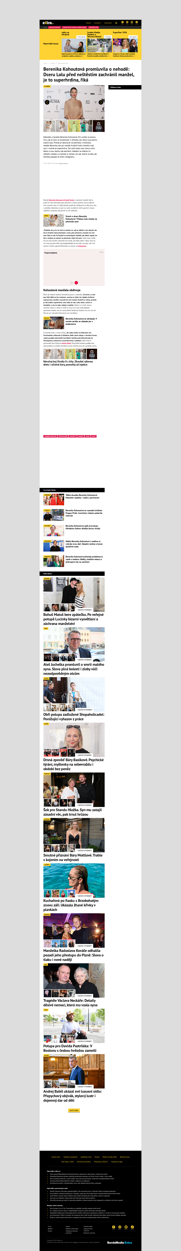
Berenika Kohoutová (50, 436)
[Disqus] (74, 463)
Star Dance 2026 (67, 1162)
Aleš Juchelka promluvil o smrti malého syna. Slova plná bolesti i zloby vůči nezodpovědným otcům (73, 669)
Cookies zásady (88, 1226)
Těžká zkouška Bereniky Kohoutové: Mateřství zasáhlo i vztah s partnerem (82, 496)
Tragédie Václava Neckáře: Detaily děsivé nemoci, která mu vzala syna (70, 1002)
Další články (74, 1110)
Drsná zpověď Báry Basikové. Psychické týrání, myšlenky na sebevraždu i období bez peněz (73, 764)
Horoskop (108, 23)
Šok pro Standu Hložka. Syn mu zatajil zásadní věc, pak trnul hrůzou (72, 812)
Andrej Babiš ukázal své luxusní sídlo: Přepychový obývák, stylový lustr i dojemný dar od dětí (72, 1096)
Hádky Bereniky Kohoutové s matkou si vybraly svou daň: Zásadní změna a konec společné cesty (84, 544)
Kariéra (50, 1231)
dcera (88, 436)
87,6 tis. (131, 24)
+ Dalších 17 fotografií (84, 1087)
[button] (116, 22)
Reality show (125, 1157)
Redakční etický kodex (72, 1229)
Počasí (97, 1157)
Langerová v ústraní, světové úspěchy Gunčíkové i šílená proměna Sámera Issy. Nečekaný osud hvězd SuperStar (125, 56)
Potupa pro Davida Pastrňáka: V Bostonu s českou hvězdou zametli (69, 1048)
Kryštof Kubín (69, 200)
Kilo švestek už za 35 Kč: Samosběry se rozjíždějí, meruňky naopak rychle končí (75, 1208)
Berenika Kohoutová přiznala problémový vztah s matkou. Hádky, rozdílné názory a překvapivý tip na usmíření (84, 559)
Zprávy (88, 23)
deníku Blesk (66, 343)
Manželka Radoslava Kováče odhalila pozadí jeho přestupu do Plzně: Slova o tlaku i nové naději (73, 955)
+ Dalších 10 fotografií (84, 710)
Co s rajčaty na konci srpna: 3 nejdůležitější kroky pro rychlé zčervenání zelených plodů (77, 1211)
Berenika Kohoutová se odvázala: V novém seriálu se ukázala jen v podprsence (81, 321)
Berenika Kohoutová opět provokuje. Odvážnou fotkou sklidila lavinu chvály (83, 527)
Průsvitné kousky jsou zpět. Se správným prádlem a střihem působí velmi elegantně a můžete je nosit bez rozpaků (86, 1200)
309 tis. (122, 24)
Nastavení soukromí (89, 1233)
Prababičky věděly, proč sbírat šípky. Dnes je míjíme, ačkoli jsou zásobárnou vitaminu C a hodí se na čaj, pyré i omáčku (87, 1213)
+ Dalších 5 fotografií (84, 660)
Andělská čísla (86, 1157)
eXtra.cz (75, 1242)
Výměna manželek (70, 1157)
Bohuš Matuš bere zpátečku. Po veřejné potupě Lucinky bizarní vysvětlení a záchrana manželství (73, 619)
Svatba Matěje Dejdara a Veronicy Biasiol (75, 27)
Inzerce (68, 1226)
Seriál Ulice (56, 1157)
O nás (49, 1226)
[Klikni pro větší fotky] (74, 102)
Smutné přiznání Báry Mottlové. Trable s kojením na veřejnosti (72, 857)
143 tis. (127, 24)
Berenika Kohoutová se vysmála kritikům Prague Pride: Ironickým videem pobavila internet (84, 513)
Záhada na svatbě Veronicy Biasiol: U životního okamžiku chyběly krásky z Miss (99, 55)
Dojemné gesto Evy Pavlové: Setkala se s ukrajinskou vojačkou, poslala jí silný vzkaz (74, 56)
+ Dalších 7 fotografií (84, 946)
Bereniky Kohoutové (56, 200)
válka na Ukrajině (55, 27)
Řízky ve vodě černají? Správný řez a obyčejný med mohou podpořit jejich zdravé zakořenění (79, 1217)
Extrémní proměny (84, 1162)
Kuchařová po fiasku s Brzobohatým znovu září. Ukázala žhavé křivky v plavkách (70, 905)
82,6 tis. (136, 24)
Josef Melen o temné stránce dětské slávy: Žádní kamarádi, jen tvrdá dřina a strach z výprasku (80, 1196)
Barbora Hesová (63, 163)
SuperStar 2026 (94, 27)
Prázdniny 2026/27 (101, 1162)
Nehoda (81, 436)
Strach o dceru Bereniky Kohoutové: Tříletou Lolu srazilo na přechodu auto (81, 219)
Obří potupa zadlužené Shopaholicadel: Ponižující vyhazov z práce (73, 716)
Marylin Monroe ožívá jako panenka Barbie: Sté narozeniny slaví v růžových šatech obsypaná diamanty (83, 1191)
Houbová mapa (116, 1162)
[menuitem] (88, 23)
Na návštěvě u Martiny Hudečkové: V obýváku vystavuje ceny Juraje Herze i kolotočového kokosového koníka (85, 1193)
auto (94, 436)
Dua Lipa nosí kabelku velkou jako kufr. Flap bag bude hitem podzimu (72, 1198)
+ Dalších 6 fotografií (84, 610)
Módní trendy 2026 (110, 1157)
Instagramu (82, 246)
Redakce (50, 1229)
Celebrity (97, 23)
